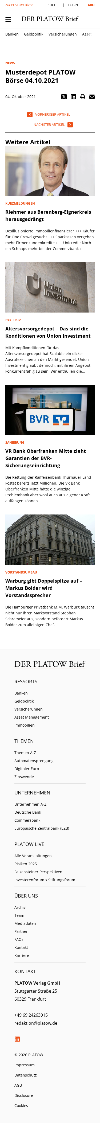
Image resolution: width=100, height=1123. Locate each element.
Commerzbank (27, 820)
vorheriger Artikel (52, 114)
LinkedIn (17, 1039)
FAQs (18, 939)
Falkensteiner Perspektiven (38, 871)
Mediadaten (25, 923)
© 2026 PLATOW (28, 1054)
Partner (21, 931)
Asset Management (31, 717)
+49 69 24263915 (31, 1015)
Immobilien (24, 725)
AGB (18, 1085)
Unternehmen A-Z (30, 804)
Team (19, 915)
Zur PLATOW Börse (19, 5)
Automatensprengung (34, 760)
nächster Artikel (49, 124)
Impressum (24, 1064)
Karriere (21, 955)
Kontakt (21, 947)
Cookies (21, 1105)
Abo (91, 5)
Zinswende (24, 776)
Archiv (20, 907)
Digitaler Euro (26, 768)
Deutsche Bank (27, 812)
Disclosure (23, 1095)
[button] (64, 96)
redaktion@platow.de (35, 1023)
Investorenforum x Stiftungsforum (44, 879)
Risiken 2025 (25, 863)
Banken (12, 34)
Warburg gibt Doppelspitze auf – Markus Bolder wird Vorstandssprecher (43, 588)
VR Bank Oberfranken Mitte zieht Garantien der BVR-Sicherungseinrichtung (45, 458)
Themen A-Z (25, 752)
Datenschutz (25, 1075)
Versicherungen (63, 34)
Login (73, 5)
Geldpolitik (33, 34)
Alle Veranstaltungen (33, 855)
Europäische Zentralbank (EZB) (41, 828)
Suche (53, 5)
